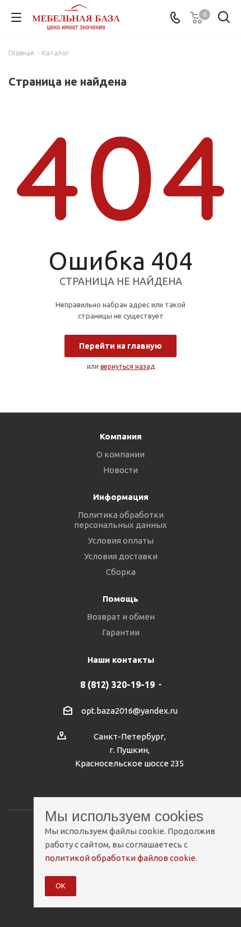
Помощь (120, 598)
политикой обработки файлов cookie (120, 858)
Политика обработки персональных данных (120, 520)
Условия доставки (120, 556)
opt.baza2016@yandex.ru (129, 710)
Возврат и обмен (121, 616)
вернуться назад (127, 366)
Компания (121, 436)
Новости (120, 470)
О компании (120, 454)
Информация (121, 497)
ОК (60, 885)
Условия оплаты (121, 540)
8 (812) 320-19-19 (117, 685)
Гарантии (121, 632)
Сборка (121, 572)
